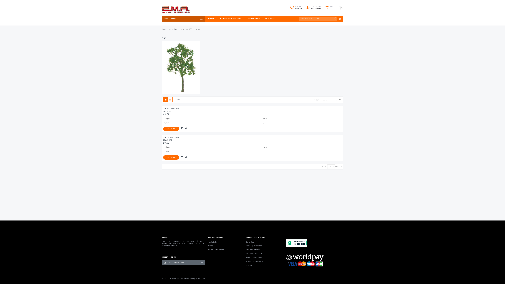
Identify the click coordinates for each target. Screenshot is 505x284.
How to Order (212, 242)
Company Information (254, 246)
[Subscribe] (202, 262)
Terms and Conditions (254, 258)
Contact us (250, 242)
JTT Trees (192, 29)
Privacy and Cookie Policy (255, 261)
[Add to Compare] (186, 129)
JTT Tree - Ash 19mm (171, 109)
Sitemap (249, 265)
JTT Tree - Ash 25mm (171, 137)
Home (164, 29)
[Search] (335, 19)
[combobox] (318, 19)
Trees (185, 29)
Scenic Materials (174, 29)
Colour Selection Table (254, 254)
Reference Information (254, 250)
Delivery (210, 246)
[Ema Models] (176, 9)
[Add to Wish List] (182, 129)
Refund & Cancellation (216, 250)
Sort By (316, 100)
